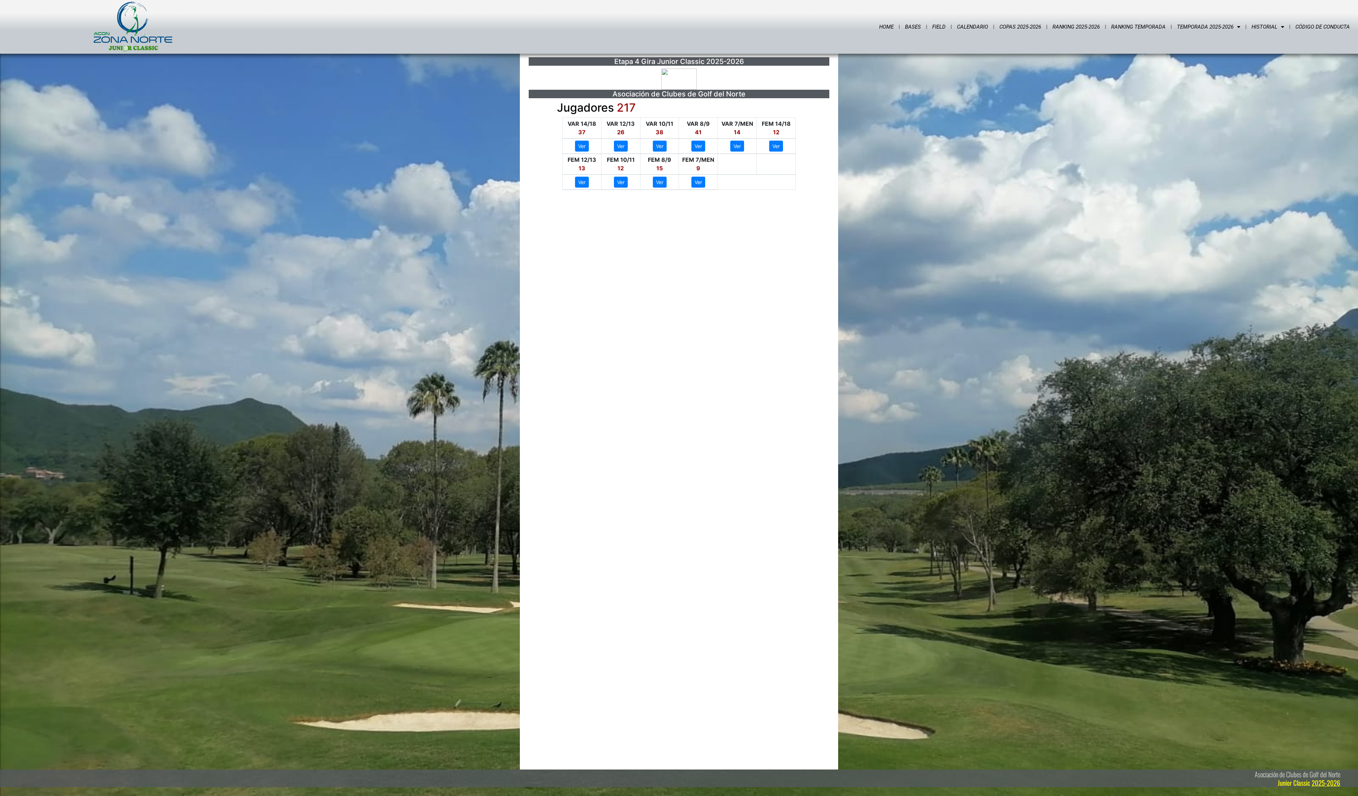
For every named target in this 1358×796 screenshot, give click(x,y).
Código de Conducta (1322, 27)
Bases (913, 27)
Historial (1264, 27)
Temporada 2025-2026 (1205, 27)
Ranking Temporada (1138, 27)
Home (886, 27)
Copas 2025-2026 (1020, 27)
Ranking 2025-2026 (1076, 27)
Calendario (972, 27)
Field (939, 27)
